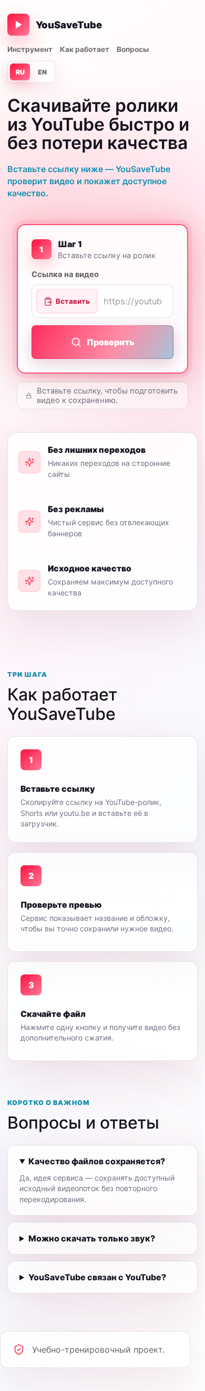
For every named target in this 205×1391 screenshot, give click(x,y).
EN (42, 72)
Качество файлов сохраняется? (96, 1161)
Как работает (84, 49)
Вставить (73, 301)
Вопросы (133, 49)
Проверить (111, 342)
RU (20, 72)
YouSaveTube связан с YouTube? (97, 1277)
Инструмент (30, 49)
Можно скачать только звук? (91, 1238)
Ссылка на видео (65, 274)
